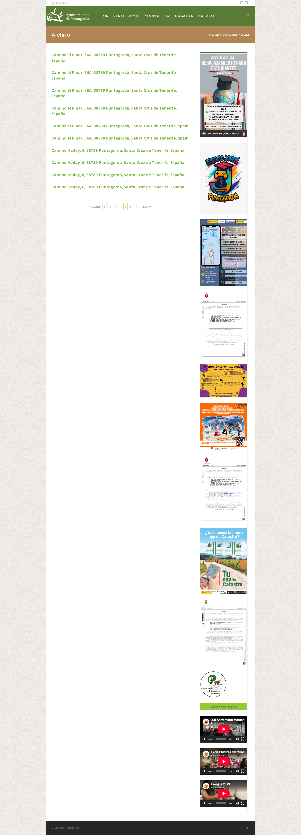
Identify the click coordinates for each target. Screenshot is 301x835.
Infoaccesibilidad (184, 15)
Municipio (118, 15)
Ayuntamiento (152, 15)
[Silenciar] (237, 739)
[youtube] (246, 4)
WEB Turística (206, 15)
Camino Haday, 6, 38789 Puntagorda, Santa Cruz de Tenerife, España (118, 150)
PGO (167, 15)
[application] (223, 729)
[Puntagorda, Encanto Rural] (71, 15)
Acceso (244, 827)
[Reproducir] (204, 739)
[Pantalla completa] (243, 739)
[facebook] (241, 4)
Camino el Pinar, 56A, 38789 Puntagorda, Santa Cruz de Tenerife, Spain (120, 125)
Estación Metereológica (223, 706)
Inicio (105, 15)
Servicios (134, 15)
